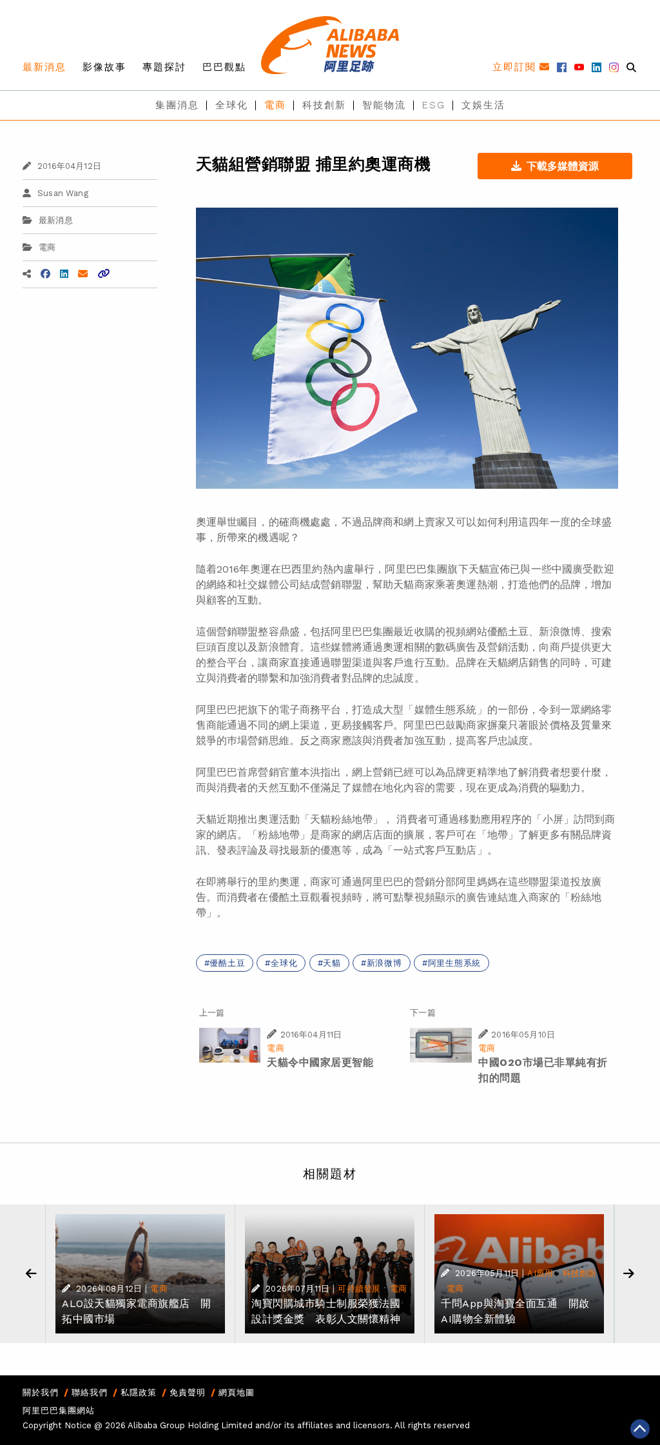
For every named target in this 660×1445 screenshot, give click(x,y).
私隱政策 (139, 1392)
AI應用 (540, 1273)
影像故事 (104, 67)
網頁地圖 (236, 1392)
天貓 (332, 963)
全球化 (231, 105)
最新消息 (44, 67)
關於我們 (41, 1392)
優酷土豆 (227, 963)
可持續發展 (359, 1288)
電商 (275, 105)
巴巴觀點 (224, 67)
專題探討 (164, 67)
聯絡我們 (90, 1392)
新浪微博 (384, 963)
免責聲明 (188, 1392)
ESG (433, 105)
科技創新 (324, 105)
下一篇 (422, 1012)
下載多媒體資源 (563, 166)
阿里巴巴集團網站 (59, 1410)
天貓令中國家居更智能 (320, 1062)
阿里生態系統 (454, 963)
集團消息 (177, 105)
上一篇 (211, 1012)
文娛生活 (483, 105)
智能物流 (384, 105)
